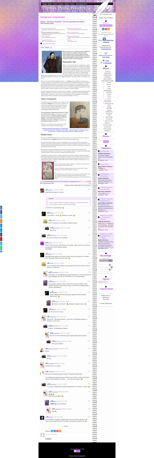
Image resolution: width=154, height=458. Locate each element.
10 (109, 265)
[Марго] (45, 282)
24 (109, 269)
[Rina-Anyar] (47, 228)
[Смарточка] (42, 372)
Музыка (67, 4)
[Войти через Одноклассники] (60, 431)
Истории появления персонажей (73, 21)
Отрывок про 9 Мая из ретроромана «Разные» (106, 217)
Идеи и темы (44, 36)
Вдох (85, 4)
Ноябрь (47, 47)
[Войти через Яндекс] (57, 431)
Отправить (48, 438)
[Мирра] (44, 214)
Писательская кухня (72, 32)
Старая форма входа (105, 32)
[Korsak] (45, 221)
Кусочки (61, 4)
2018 (42, 47)
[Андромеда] (45, 274)
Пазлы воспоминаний (72, 36)
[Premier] (42, 243)
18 (51, 47)
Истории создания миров (47, 28)
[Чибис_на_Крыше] (42, 349)
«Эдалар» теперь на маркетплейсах (106, 188)
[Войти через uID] (52, 431)
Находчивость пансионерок (104, 175)
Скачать (55, 4)
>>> (99, 158)
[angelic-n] (42, 190)
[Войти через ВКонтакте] (54, 431)
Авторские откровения (54, 21)
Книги (50, 4)
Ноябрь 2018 (105, 258)
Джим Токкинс (72, 181)
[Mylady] (42, 417)
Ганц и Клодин (104, 151)
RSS (114, 1)
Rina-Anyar (66, 181)
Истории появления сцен (73, 28)
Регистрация (79, 4)
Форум (72, 4)
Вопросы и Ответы (46, 40)
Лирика (69, 40)
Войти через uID (106, 25)
